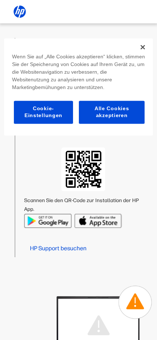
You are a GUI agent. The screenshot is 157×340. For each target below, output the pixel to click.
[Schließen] (143, 47)
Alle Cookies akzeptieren (112, 112)
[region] (78, 86)
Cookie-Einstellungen (43, 112)
